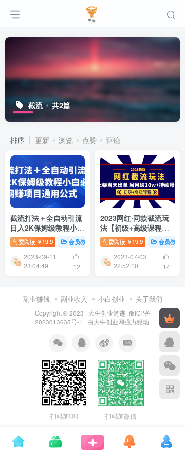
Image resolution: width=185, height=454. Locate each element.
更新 (42, 140)
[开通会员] (169, 318)
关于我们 (149, 299)
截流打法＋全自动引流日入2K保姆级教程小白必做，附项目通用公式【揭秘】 (47, 233)
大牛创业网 (109, 322)
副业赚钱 (36, 299)
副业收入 (74, 299)
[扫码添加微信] (169, 365)
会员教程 (80, 241)
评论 (113, 140)
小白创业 (111, 299)
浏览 (66, 140)
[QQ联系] (169, 341)
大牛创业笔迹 (106, 313)
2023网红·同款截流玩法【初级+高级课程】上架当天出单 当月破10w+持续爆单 (134, 233)
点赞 (89, 140)
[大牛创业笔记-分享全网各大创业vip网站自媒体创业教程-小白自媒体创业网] (93, 12)
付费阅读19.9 (33, 241)
